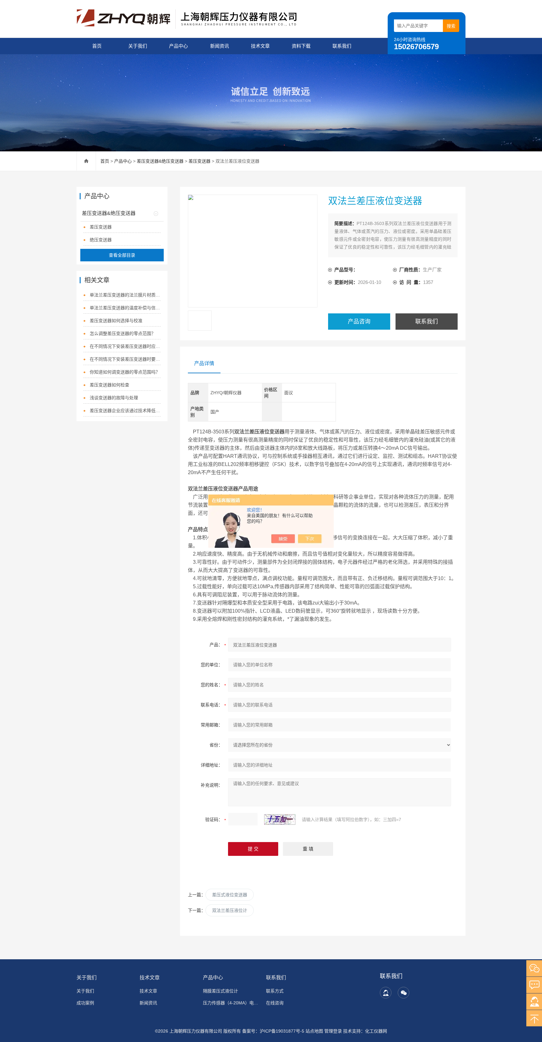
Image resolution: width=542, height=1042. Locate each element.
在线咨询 (275, 1002)
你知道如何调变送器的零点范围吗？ (125, 371)
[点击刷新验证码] (279, 819)
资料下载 (301, 46)
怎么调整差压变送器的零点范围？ (123, 333)
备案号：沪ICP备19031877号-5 (273, 1031)
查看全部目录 (122, 255)
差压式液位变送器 (229, 894)
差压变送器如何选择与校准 (116, 320)
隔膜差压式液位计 (220, 990)
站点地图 (314, 1031)
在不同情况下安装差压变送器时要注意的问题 (125, 359)
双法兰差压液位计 (229, 910)
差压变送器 (199, 161)
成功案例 (85, 1002)
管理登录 (333, 1031)
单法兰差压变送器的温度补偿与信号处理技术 (125, 307)
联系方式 (275, 990)
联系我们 (341, 46)
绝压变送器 (101, 239)
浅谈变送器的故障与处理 (114, 397)
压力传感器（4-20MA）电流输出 (230, 1002)
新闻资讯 (219, 46)
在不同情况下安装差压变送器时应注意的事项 (125, 346)
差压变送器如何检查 (109, 384)
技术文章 (260, 46)
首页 (97, 46)
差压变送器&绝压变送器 (160, 161)
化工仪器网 (376, 1031)
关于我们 (137, 46)
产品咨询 (359, 321)
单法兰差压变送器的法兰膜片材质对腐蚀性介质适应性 (125, 294)
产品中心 (178, 46)
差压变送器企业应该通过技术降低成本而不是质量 (125, 410)
